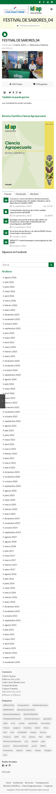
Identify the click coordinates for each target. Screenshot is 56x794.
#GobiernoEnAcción (40, 705)
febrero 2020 (11, 509)
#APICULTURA (8, 705)
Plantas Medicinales (20, 746)
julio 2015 (9, 629)
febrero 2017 (11, 564)
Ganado (33, 732)
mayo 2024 (10, 388)
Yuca (5, 755)
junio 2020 (9, 495)
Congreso (48, 785)
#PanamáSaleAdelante (11, 714)
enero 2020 (10, 513)
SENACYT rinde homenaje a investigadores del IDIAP (31, 241)
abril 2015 (9, 643)
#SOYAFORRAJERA (31, 714)
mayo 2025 (10, 337)
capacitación (32, 723)
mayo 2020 (10, 499)
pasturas (6, 746)
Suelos (28, 750)
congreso (16, 728)
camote (21, 723)
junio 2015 (9, 634)
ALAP (5, 723)
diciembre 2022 (12, 407)
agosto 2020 (10, 490)
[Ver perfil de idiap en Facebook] (3, 765)
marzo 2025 (10, 347)
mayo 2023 (10, 398)
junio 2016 (9, 583)
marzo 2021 (10, 463)
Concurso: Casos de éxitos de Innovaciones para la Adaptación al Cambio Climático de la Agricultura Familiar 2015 (30, 200)
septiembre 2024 (13, 374)
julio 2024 (9, 384)
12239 (49, 206)
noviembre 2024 (12, 365)
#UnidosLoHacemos (32, 719)
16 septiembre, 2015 (22, 206)
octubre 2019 (11, 527)
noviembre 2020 (12, 476)
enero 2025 (10, 356)
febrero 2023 (11, 402)
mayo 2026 (10, 291)
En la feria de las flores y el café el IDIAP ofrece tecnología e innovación (30, 232)
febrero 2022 (11, 453)
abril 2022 (9, 444)
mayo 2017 (10, 555)
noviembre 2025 (12, 319)
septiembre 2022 (13, 421)
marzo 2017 (10, 560)
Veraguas (47, 750)
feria (12, 732)
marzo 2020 (10, 504)
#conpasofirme (23, 705)
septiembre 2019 (13, 532)
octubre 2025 (11, 323)
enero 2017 (10, 569)
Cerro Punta (45, 723)
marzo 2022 (10, 449)
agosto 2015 (10, 625)
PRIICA (43, 746)
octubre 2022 (11, 416)
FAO (5, 732)
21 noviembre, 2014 (21, 227)
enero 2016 (10, 601)
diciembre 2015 (12, 606)
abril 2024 (9, 393)
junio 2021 (9, 458)
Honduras (7, 737)
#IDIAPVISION (8, 710)
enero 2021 (10, 467)
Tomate (38, 750)
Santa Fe (19, 750)
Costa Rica (27, 728)
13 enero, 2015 (19, 236)
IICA (23, 737)
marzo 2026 (10, 300)
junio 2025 (9, 333)
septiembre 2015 (13, 620)
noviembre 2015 (12, 611)
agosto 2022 (10, 425)
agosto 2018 (10, 541)
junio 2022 (9, 435)
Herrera (43, 732)
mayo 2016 (10, 588)
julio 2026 (9, 282)
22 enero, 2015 (19, 245)
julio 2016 (9, 578)
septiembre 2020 (13, 486)
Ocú (26, 741)
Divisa (46, 728)
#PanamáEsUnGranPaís (26, 710)
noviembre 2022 (12, 411)
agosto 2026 (10, 277)
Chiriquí (6, 728)
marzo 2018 (10, 546)
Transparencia (42, 782)
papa (43, 741)
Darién (37, 728)
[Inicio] (17, 26)
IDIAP (16, 737)
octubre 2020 (11, 481)
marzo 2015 (10, 648)
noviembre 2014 (12, 662)
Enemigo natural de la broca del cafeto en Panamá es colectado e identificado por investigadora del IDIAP (28, 221)
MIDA (48, 737)
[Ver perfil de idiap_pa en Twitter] (6, 765)
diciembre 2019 (12, 518)
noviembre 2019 (12, 523)
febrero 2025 (11, 351)
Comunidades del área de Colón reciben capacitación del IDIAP (28, 211)
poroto (34, 746)
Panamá (35, 741)
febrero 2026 (11, 305)
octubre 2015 (11, 615)
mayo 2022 (10, 439)
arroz (13, 723)
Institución (18, 782)
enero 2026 (10, 310)
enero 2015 (10, 657)
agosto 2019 (10, 537)
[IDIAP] (22, 10)
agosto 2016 (10, 574)
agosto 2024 (10, 379)
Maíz (40, 737)
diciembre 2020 (12, 472)
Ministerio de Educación (12, 741)
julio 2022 (9, 430)
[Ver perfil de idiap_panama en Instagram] (10, 765)
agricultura (47, 719)
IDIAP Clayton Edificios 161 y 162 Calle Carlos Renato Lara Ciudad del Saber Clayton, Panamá (13, 682)
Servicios (29, 782)
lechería (32, 737)
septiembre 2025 (13, 328)
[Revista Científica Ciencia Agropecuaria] (28, 155)
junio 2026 (9, 286)
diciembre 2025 (12, 314)
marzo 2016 (10, 592)
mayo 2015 (10, 639)
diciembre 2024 (12, 360)
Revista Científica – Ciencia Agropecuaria (22, 785)
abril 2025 (9, 342)
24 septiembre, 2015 (22, 215)
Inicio (8, 782)
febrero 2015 (11, 652)
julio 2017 (9, 551)
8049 (50, 215)
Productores (8, 750)
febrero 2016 (11, 597)
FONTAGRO (22, 732)
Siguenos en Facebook (14, 251)
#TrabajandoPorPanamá (12, 719)
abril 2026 (9, 296)
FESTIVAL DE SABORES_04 (20, 40)
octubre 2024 (11, 370)
